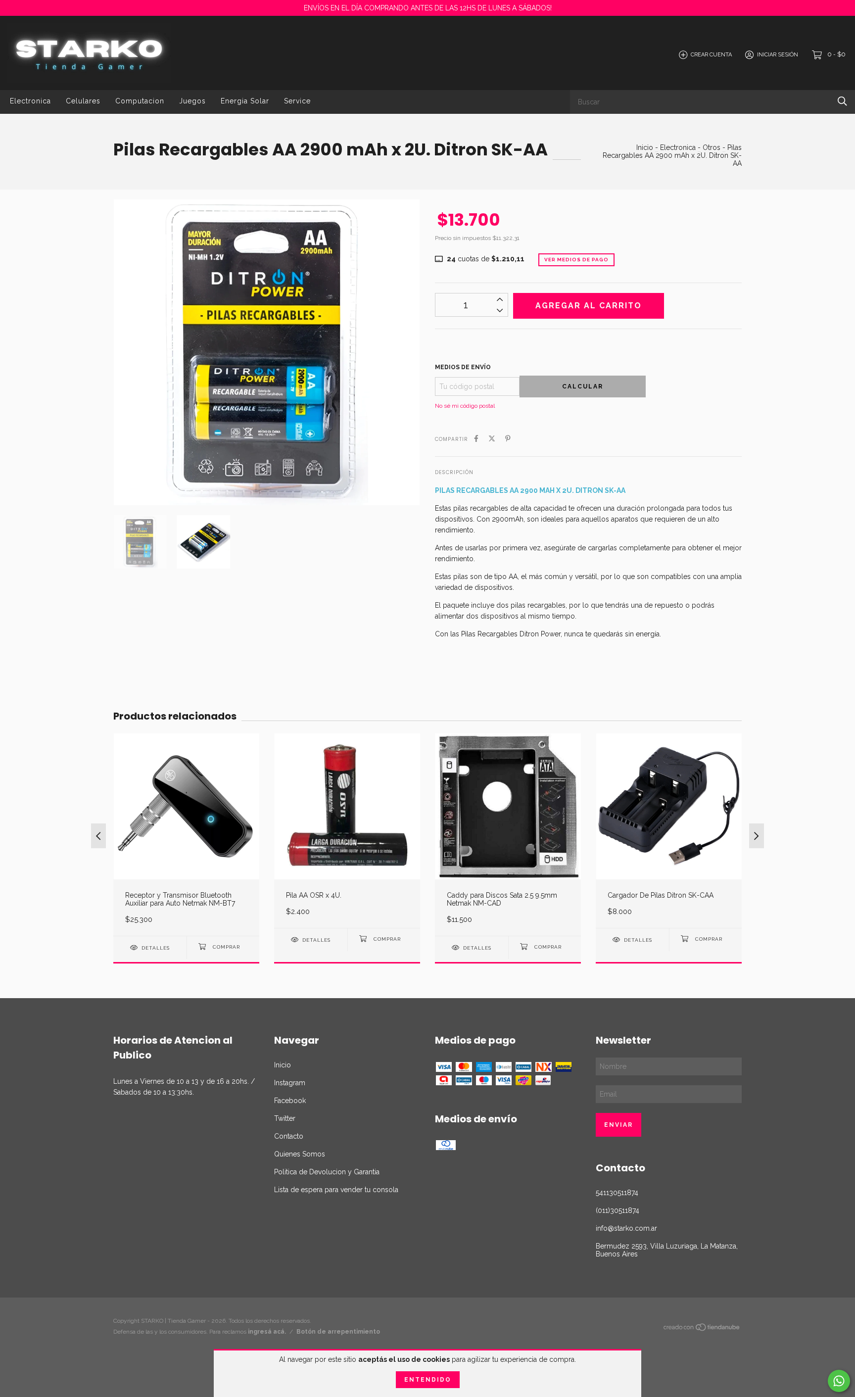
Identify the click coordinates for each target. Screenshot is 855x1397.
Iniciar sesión (777, 54)
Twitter (284, 1118)
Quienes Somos (299, 1154)
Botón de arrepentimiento (338, 1331)
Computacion (139, 101)
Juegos (192, 101)
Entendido (427, 1379)
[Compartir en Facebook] (476, 438)
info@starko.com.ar (626, 1228)
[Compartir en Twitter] (491, 438)
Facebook (290, 1101)
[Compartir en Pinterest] (508, 438)
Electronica (30, 101)
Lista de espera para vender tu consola (336, 1190)
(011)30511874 (617, 1210)
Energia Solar (245, 101)
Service (297, 101)
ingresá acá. (267, 1331)
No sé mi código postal (465, 405)
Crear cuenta (711, 54)
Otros (711, 147)
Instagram (289, 1083)
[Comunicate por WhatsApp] (839, 1381)
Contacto (288, 1136)
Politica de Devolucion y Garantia (327, 1172)
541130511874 (617, 1193)
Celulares (83, 101)
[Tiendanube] (702, 1329)
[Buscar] (842, 101)
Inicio (644, 147)
